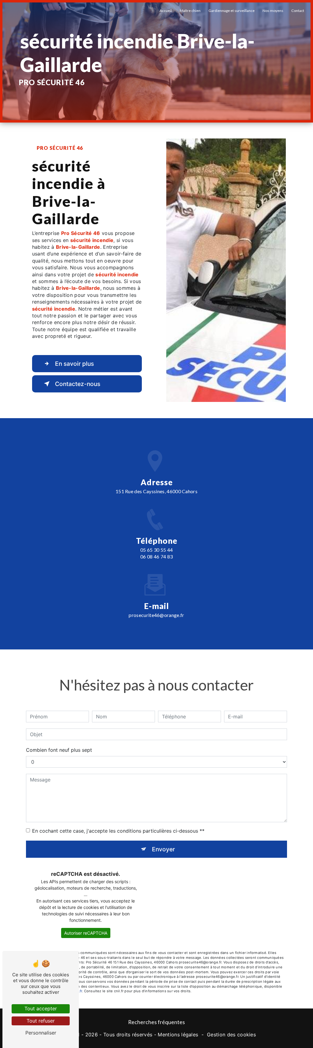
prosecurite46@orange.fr (156, 615)
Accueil (166, 10)
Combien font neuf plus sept (59, 750)
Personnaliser (40, 1033)
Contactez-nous (77, 384)
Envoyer (163, 849)
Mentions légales (178, 1034)
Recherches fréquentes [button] (156, 1022)
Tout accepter (40, 1008)
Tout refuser (41, 1021)
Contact (297, 10)
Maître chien (190, 10)
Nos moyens (273, 10)
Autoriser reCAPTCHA (85, 933)
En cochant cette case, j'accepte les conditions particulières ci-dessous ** (118, 831)
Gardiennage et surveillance (231, 10)
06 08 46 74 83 (156, 556)
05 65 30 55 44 (156, 550)
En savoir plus (74, 363)
